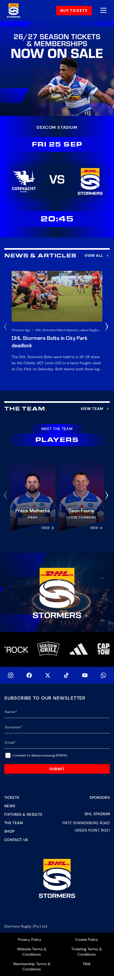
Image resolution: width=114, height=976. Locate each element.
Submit (57, 769)
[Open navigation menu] (103, 10)
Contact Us (16, 839)
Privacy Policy (29, 939)
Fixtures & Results (23, 814)
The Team (13, 822)
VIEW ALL (94, 255)
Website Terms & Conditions (31, 952)
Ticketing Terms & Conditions (86, 952)
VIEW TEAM (92, 408)
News (9, 806)
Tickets (11, 797)
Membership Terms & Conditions (31, 966)
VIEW (45, 528)
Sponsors (100, 797)
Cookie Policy (86, 939)
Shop (9, 831)
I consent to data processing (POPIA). (39, 755)
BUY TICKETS (73, 10)
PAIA (86, 963)
